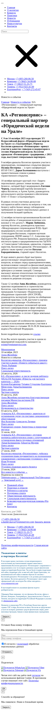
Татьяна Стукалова (30, 384)
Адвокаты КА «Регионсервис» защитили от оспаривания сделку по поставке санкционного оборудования (25, 416)
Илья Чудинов (8, 461)
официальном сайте (10, 601)
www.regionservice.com (9, 583)
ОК (3, 688)
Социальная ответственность (15, 371)
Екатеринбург (14, 89)
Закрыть (6, 617)
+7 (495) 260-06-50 (24, 78)
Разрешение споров (11, 427)
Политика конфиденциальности (17, 545)
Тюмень (11, 86)
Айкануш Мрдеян (30, 443)
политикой (22, 644)
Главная (5, 102)
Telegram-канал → (10, 477)
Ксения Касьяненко (11, 384)
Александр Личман (25, 421)
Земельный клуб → (14, 480)
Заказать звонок (42, 522)
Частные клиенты (10, 392)
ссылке (36, 334)
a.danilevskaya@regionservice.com (17, 522)
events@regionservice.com (13, 344)
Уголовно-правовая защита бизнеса (19, 467)
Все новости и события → (14, 472)
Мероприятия (8, 349)
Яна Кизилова (8, 421)
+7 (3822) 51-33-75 (23, 84)
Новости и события (20, 102)
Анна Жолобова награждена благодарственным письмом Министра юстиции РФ (25, 398)
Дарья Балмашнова (22, 387)
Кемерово (12, 81)
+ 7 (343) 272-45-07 (31, 89)
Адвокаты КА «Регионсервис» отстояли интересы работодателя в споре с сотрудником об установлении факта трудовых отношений (26, 437)
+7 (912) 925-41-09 (25, 86)
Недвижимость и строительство (17, 408)
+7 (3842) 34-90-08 (26, 81)
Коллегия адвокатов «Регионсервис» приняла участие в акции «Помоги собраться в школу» (24, 361)
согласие (36, 675)
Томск (10, 84)
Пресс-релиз (7, 368)
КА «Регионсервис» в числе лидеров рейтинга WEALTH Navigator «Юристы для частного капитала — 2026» (24, 379)
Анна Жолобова (9, 355)
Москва (11, 78)
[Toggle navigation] (2, 3)
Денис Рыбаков (9, 365)
